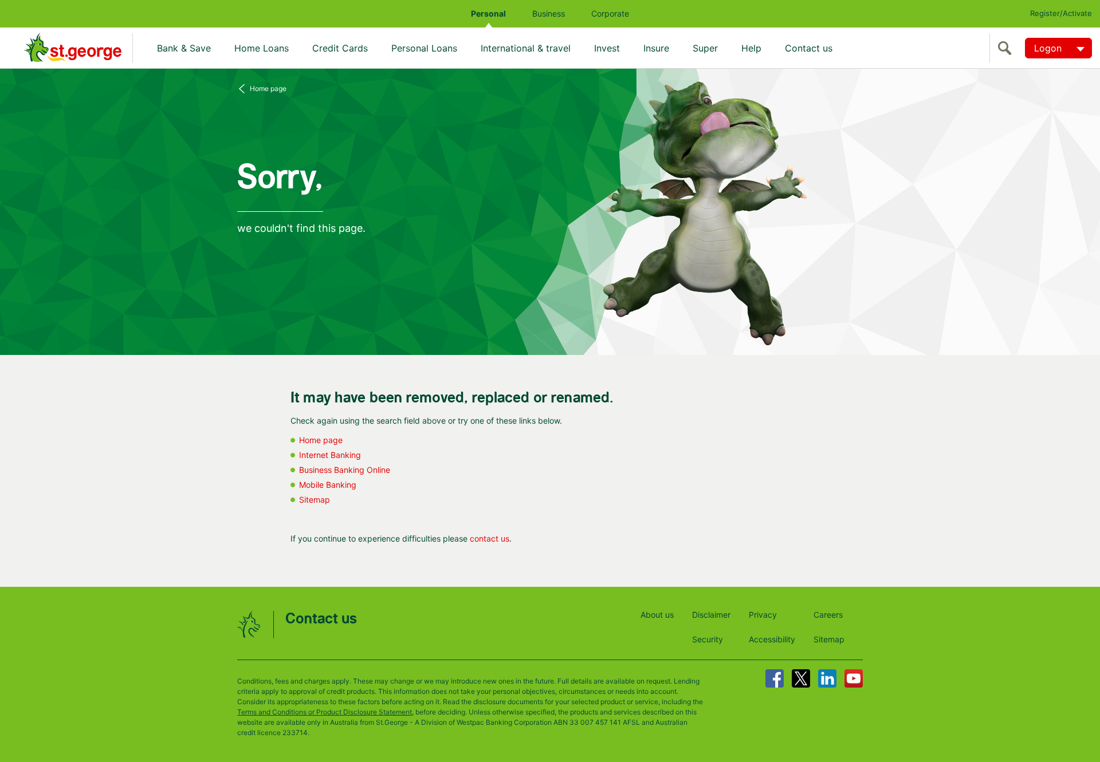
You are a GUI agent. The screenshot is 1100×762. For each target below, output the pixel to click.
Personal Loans (424, 48)
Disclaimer (711, 614)
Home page (268, 88)
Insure (656, 48)
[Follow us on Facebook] (774, 678)
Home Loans (261, 48)
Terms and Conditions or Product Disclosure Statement (324, 712)
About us (657, 614)
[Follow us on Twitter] (801, 678)
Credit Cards (340, 48)
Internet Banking (330, 455)
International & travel (526, 48)
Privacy (763, 614)
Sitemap (314, 499)
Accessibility (772, 639)
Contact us (808, 48)
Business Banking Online (344, 470)
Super (705, 48)
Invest (607, 48)
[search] (1007, 48)
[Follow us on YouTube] (853, 678)
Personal (488, 13)
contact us (489, 538)
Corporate (610, 13)
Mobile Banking (327, 484)
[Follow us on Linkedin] (827, 678)
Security (707, 639)
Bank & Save (184, 48)
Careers (828, 614)
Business (548, 13)
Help (751, 48)
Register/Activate (1061, 13)
